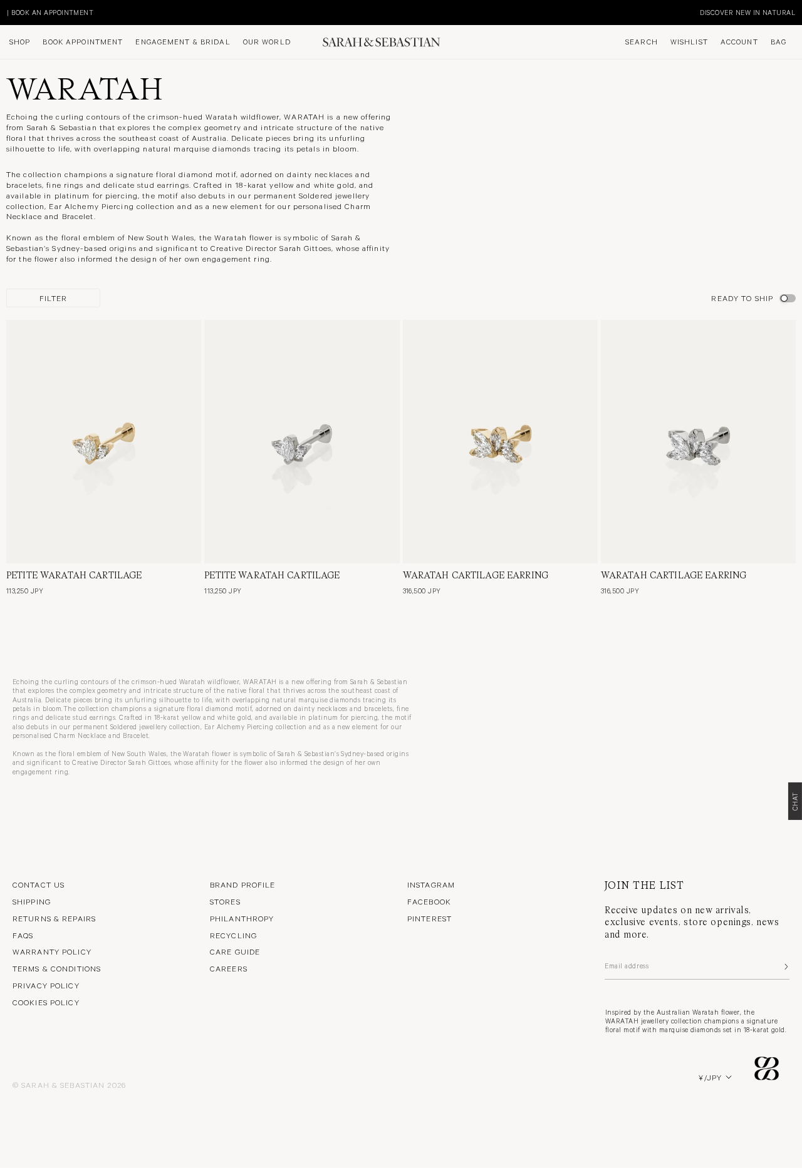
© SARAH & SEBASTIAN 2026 (69, 1085)
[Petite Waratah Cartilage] (103, 441)
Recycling (233, 935)
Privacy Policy (46, 985)
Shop (19, 42)
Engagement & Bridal (182, 42)
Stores (225, 901)
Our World (267, 42)
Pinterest (429, 918)
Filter (53, 298)
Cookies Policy (46, 1002)
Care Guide (235, 951)
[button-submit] (785, 966)
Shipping (32, 901)
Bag (778, 42)
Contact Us (39, 884)
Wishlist (689, 42)
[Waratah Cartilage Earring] (500, 441)
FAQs (23, 935)
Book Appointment (83, 42)
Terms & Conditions (57, 968)
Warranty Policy (52, 951)
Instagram (431, 884)
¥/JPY (710, 1077)
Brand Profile (243, 884)
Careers (228, 968)
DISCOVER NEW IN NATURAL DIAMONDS (139, 12)
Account (739, 42)
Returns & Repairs (54, 918)
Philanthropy (242, 918)
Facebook (429, 901)
